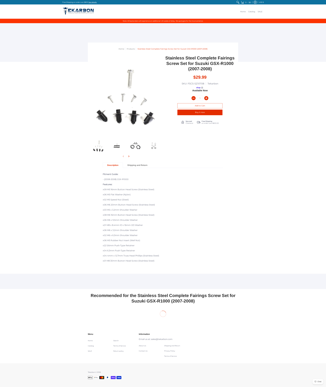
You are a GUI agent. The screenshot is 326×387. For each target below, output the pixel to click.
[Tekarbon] (78, 11)
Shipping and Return (172, 346)
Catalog (91, 346)
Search (116, 341)
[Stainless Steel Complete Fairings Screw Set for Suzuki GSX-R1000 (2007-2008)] (98, 146)
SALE (90, 351)
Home (121, 49)
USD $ (261, 2)
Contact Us (143, 351)
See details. (93, 2)
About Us (142, 346)
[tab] (113, 165)
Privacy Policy (169, 351)
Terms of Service (119, 346)
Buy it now (200, 112)
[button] (246, 2)
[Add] (206, 98)
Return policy (118, 351)
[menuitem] (238, 2)
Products (131, 49)
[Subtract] (194, 98)
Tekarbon (213, 83)
